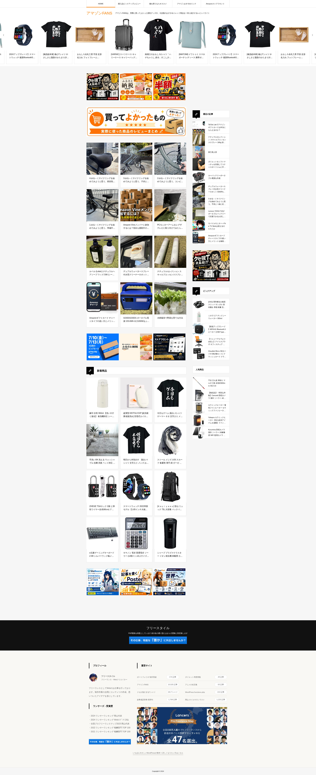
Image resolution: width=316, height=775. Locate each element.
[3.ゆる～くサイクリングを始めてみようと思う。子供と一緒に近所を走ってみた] (136, 159)
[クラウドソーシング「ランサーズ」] (110, 744)
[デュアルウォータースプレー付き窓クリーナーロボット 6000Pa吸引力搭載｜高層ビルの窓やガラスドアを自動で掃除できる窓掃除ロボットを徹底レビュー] (136, 252)
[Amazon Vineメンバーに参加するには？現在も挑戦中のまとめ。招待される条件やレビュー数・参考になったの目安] (136, 205)
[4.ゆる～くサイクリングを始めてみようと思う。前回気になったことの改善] (102, 159)
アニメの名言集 (204, 684)
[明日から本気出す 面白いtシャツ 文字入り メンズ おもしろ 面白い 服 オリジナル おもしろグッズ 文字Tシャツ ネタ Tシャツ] (136, 440)
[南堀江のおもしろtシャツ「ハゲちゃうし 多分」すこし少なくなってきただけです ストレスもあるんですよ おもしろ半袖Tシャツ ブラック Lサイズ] (158, 35)
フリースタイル (158, 628)
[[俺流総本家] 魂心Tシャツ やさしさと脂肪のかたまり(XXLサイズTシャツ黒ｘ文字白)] (56, 35)
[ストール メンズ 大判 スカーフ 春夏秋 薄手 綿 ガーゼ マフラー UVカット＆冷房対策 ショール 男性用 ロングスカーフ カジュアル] (170, 440)
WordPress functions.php (204, 692)
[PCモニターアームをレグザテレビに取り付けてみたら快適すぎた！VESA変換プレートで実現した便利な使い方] (170, 205)
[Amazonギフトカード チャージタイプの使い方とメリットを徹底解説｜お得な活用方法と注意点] (102, 298)
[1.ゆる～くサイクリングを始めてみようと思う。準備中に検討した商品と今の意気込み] (102, 205)
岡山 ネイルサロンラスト (205, 700)
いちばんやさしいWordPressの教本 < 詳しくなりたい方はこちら (158, 753)
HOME (100, 4)
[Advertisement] (211, 88)
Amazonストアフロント (215, 4)
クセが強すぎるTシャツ (157, 692)
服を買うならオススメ (158, 4)
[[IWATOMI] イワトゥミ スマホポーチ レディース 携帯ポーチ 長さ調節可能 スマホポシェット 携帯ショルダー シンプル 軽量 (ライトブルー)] (192, 35)
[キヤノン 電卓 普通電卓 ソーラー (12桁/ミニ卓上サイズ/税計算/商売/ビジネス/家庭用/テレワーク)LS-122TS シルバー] (136, 533)
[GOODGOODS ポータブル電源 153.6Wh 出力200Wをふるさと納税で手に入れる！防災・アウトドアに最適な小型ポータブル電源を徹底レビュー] (136, 298)
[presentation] (3, 34)
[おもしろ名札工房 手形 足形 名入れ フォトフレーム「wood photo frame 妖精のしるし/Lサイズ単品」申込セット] (90, 35)
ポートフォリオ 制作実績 (156, 677)
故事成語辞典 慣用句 (157, 700)
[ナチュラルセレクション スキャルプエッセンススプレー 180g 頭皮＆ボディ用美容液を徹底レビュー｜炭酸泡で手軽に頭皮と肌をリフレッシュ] (170, 252)
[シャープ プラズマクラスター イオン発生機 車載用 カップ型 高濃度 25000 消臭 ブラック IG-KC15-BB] (170, 533)
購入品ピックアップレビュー (129, 4)
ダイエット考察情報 (204, 677)
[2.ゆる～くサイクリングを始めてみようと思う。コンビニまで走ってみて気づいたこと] (170, 159)
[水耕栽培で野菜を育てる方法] (170, 298)
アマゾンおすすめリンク (186, 4)
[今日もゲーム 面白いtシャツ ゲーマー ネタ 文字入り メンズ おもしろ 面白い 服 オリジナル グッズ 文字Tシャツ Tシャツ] (170, 393)
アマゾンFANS (157, 684)
